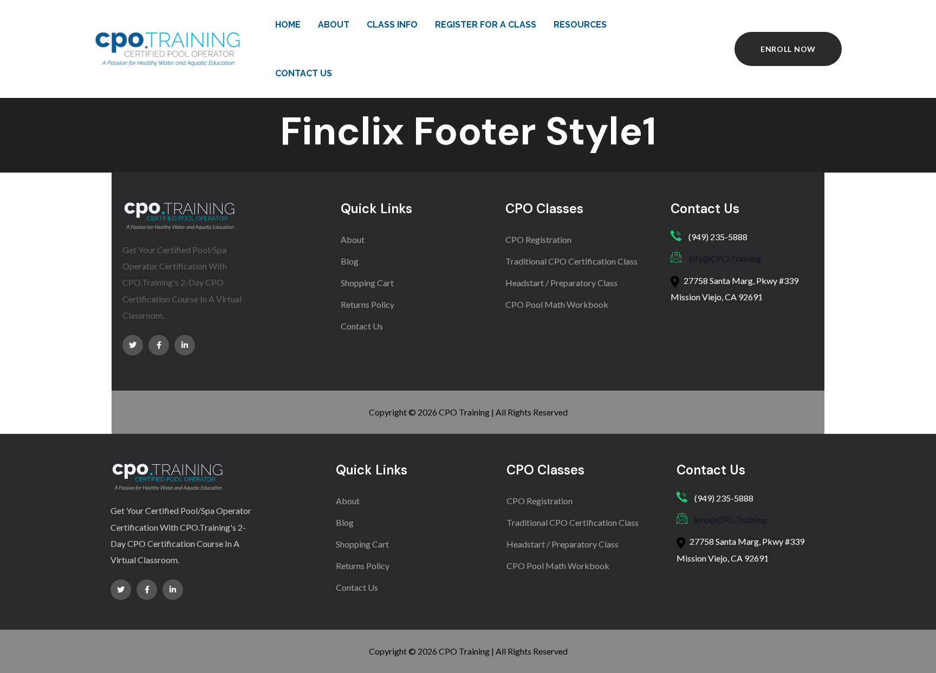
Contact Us (362, 326)
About (353, 239)
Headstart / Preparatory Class (561, 283)
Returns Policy (367, 304)
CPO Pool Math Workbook (556, 304)
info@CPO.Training (724, 258)
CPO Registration (538, 239)
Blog (350, 261)
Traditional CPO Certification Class (571, 261)
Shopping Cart (367, 283)
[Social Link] (132, 345)
